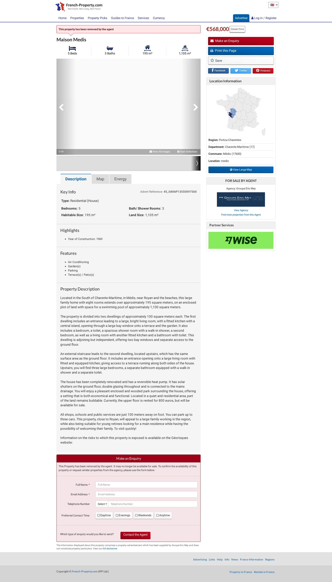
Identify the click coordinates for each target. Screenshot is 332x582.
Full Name (82, 484)
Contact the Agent (135, 534)
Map (100, 179)
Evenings (124, 515)
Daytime (105, 515)
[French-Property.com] (78, 7)
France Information (251, 559)
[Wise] (240, 240)
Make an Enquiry (226, 41)
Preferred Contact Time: (75, 515)
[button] (66, 107)
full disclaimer (110, 548)
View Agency (241, 210)
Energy (120, 179)
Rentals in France (264, 572)
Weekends (144, 515)
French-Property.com (85, 571)
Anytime (164, 515)
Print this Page (225, 50)
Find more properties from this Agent (241, 214)
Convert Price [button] (237, 29)
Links (212, 559)
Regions (270, 559)
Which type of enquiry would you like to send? (87, 534)
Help (220, 559)
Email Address (79, 494)
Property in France (241, 572)
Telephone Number (78, 503)
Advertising (200, 559)
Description (75, 179)
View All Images (161, 151)
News (234, 559)
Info (227, 559)
